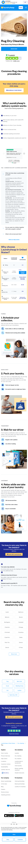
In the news (4, 784)
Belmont (7, 617)
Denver (21, 642)
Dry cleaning (21, 743)
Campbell (20, 622)
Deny (8, 839)
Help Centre (4, 758)
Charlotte (7, 627)
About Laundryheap (6, 781)
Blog (2, 786)
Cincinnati (7, 632)
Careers (3, 789)
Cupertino (7, 637)
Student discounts (19, 772)
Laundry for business (20, 786)
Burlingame (7, 622)
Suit (7, 690)
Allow (14, 834)
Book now (14, 49)
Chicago (21, 627)
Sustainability (4, 766)
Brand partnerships (20, 784)
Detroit (7, 647)
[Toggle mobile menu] (26, 7)
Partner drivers (5, 792)
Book (20, 7)
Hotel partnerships (19, 781)
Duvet (7, 686)
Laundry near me (5, 769)
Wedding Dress (19, 686)
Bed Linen (19, 681)
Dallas (20, 637)
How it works (4, 753)
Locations (3, 761)
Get (25, 2)
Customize (20, 839)
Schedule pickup (22, 272)
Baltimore (20, 612)
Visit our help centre (14, 239)
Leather (19, 690)
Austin (7, 612)
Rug (7, 681)
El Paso (21, 647)
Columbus (20, 632)
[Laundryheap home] (7, 8)
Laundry (17, 753)
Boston (21, 617)
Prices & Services (5, 756)
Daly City (7, 642)
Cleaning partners (5, 794)
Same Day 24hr (13, 695)
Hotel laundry (18, 765)
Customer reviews (5, 764)
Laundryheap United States (8, 743)
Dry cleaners (18, 758)
